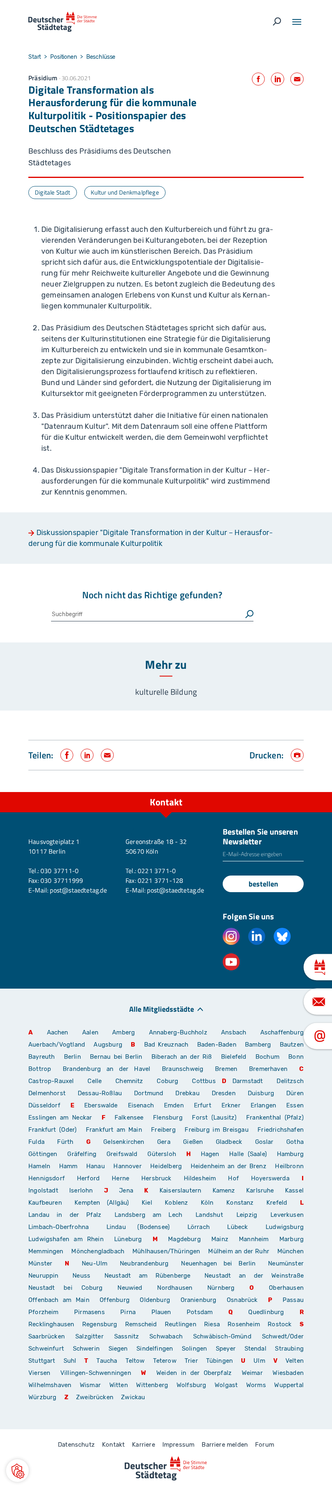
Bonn (296, 1056)
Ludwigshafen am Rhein (66, 1239)
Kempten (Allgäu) (101, 1202)
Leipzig (246, 1214)
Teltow (135, 1360)
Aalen (90, 1032)
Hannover (127, 1166)
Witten (118, 1385)
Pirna (128, 1312)
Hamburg (290, 1154)
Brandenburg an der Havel (106, 1069)
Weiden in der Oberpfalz (196, 1373)
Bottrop (39, 1069)
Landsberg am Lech (148, 1214)
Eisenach (141, 1105)
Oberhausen (286, 1287)
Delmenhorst (47, 1093)
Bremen (226, 1069)
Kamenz (224, 1190)
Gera (163, 1141)
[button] (17, 1470)
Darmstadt (247, 1081)
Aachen (57, 1032)
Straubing (289, 1348)
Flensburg (168, 1117)
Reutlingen (180, 1324)
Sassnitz (126, 1336)
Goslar (264, 1141)
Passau (293, 1300)
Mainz (219, 1239)
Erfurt (202, 1105)
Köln (207, 1202)
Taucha (106, 1360)
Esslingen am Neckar (60, 1117)
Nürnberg (220, 1287)
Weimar (252, 1373)
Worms (256, 1385)
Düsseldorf (44, 1105)
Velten (294, 1360)
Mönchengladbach (97, 1251)
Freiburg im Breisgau (216, 1129)
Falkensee (129, 1117)
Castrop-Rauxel (51, 1081)
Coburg (167, 1081)
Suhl (70, 1360)
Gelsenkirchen (123, 1141)
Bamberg (258, 1044)
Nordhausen (174, 1287)
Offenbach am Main (58, 1300)
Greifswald (122, 1154)
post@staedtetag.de (78, 890)
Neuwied (129, 1287)
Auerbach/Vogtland (56, 1044)
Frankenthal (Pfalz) (275, 1117)
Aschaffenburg (282, 1032)
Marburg (291, 1239)
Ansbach (233, 1032)
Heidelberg (166, 1166)
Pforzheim (43, 1312)
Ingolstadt (43, 1190)
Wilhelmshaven (49, 1385)
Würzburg (42, 1397)
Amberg (123, 1032)
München (290, 1251)
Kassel (294, 1190)
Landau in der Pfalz (64, 1214)
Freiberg (163, 1129)
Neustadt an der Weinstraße (254, 1275)
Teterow (165, 1360)
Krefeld (276, 1202)
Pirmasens (89, 1312)
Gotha (295, 1141)
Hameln (39, 1166)
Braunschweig (182, 1069)
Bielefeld (234, 1056)
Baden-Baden (216, 1044)
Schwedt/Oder (283, 1336)
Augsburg (108, 1044)
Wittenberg (152, 1385)
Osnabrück (242, 1300)
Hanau (95, 1166)
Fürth (65, 1141)
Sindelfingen (154, 1348)
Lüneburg (128, 1239)
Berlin (72, 1056)
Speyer (226, 1348)
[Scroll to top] (308, 792)
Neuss (81, 1275)
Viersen (39, 1373)
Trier (191, 1360)
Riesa (212, 1324)
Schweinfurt (46, 1348)
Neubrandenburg (144, 1263)
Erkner (230, 1105)
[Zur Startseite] (62, 22)
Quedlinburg (266, 1312)
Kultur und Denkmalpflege (125, 192)
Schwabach (168, 1336)
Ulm (259, 1360)
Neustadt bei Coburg (65, 1287)
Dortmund (148, 1093)
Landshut (209, 1214)
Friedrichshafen (281, 1129)
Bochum (267, 1056)
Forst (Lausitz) (214, 1117)
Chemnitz (129, 1081)
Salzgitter (89, 1336)
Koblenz (176, 1202)
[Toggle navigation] (297, 22)
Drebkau (190, 1093)
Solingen (194, 1348)
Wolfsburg (191, 1385)
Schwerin (86, 1348)
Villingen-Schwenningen (95, 1373)
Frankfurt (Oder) (52, 1129)
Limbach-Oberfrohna (58, 1227)
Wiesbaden (288, 1373)
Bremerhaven (268, 1069)
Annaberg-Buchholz (178, 1032)
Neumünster (286, 1263)
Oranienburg (199, 1300)
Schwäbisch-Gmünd (222, 1336)
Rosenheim (244, 1324)
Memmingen (46, 1251)
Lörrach (198, 1227)
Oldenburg (155, 1300)
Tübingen (219, 1360)
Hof (233, 1178)
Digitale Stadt (52, 192)
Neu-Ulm (94, 1263)
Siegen (118, 1348)
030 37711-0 (59, 871)
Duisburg (261, 1093)
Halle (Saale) (248, 1154)
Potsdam (200, 1312)
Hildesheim (200, 1178)
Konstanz (239, 1202)
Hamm (68, 1166)
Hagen (210, 1154)
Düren (295, 1093)
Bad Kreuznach (166, 1044)
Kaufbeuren (45, 1202)
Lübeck (243, 1227)
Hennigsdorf (46, 1178)
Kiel (147, 1202)
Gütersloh (161, 1154)
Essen (295, 1105)
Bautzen (292, 1044)
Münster (40, 1263)
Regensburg (99, 1324)
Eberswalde (101, 1105)
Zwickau (133, 1397)
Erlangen (263, 1105)
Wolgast (226, 1385)
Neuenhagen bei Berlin (218, 1263)
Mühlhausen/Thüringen (166, 1251)
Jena (126, 1190)
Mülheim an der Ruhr (238, 1251)
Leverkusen (287, 1214)
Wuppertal (289, 1385)
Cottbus (203, 1081)
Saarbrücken (46, 1336)
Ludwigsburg (285, 1227)
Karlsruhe (260, 1190)
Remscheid (141, 1324)
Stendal (255, 1348)
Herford (88, 1178)
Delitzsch (290, 1081)
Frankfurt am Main (114, 1129)
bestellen (263, 883)
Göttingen (44, 1154)
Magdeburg (184, 1239)
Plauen (161, 1312)
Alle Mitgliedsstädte (161, 1009)
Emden (174, 1105)
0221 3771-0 (157, 871)
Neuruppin (43, 1275)
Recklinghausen (51, 1324)
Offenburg (115, 1300)
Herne (120, 1178)
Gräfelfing (83, 1154)
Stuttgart (41, 1360)
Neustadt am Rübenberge (147, 1275)
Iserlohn (81, 1190)
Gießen (193, 1141)
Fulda (36, 1141)
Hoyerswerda (270, 1178)
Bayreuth (41, 1056)
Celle (94, 1081)
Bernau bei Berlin (117, 1056)
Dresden (224, 1093)
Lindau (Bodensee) (138, 1227)
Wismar (90, 1385)
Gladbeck (229, 1141)
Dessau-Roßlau (100, 1093)
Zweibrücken (94, 1397)
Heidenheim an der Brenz (228, 1166)
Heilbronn (289, 1166)
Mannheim (253, 1239)
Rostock (280, 1324)
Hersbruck (156, 1178)
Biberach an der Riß (181, 1056)
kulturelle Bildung (166, 691)
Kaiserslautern (181, 1190)
